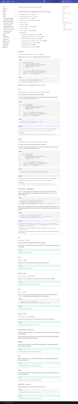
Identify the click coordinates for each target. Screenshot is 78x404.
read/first (31, 268)
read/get (30, 252)
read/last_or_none (36, 324)
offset (31, 372)
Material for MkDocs (10, 402)
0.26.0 (12, 1)
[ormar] (3, 1)
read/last (31, 308)
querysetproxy (35, 351)
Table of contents (65, 6)
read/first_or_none (36, 284)
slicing (31, 386)
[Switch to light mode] (44, 1)
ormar (4, 6)
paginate (31, 344)
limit (31, 358)
